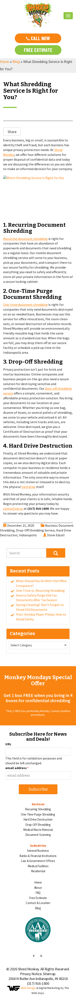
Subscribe (38, 789)
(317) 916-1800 (38, 983)
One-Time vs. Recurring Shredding (40, 590)
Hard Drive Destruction (38, 819)
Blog (16, 62)
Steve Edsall (56, 535)
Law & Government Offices (38, 861)
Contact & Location (38, 903)
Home (4, 62)
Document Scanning (38, 835)
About (38, 888)
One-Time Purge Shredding (38, 814)
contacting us (13, 508)
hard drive (28, 487)
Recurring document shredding (25, 239)
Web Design (28, 988)
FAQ (38, 893)
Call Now (40, 38)
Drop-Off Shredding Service (35, 530)
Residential (38, 871)
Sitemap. (49, 973)
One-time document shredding (25, 304)
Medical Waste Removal (38, 830)
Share (12, 131)
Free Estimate (38, 50)
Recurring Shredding (38, 809)
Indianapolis (28, 535)
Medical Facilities (38, 866)
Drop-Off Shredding (38, 825)
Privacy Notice (30, 973)
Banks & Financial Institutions (38, 856)
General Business (38, 851)
